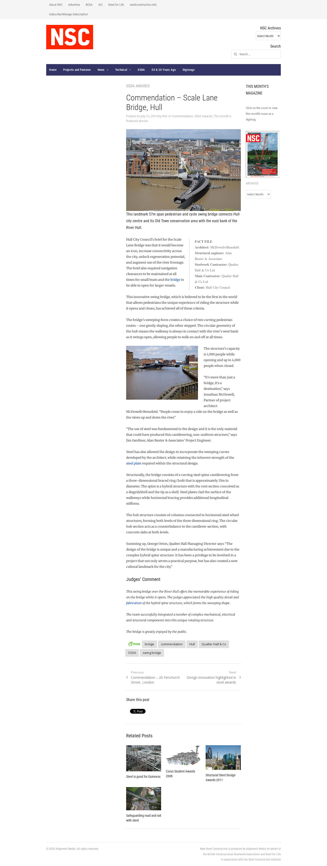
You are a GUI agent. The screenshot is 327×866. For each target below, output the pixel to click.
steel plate (133, 463)
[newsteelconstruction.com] (69, 37)
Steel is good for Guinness (143, 776)
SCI (100, 4)
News (101, 70)
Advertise (74, 4)
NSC (165, 116)
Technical (121, 70)
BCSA (89, 4)
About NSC (55, 4)
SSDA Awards (203, 116)
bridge (175, 280)
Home (52, 70)
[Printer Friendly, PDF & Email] (134, 643)
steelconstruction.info (143, 4)
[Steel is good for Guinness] (143, 758)
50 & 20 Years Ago (164, 70)
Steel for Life (116, 4)
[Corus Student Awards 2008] (183, 755)
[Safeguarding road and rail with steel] (143, 798)
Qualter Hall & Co (214, 644)
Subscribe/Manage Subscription (68, 14)
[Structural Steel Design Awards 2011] (223, 757)
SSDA (141, 70)
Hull (192, 644)
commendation (172, 644)
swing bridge (152, 653)
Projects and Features (77, 70)
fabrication (133, 603)
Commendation (182, 116)
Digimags (189, 70)
